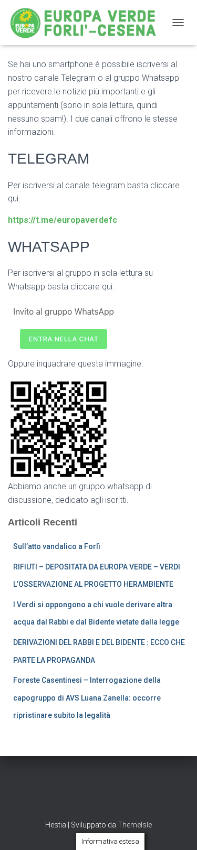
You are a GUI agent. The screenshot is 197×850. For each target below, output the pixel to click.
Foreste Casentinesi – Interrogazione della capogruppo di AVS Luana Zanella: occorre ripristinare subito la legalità (87, 697)
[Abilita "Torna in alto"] (176, 829)
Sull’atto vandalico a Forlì (56, 546)
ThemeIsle (135, 825)
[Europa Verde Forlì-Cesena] (87, 22)
